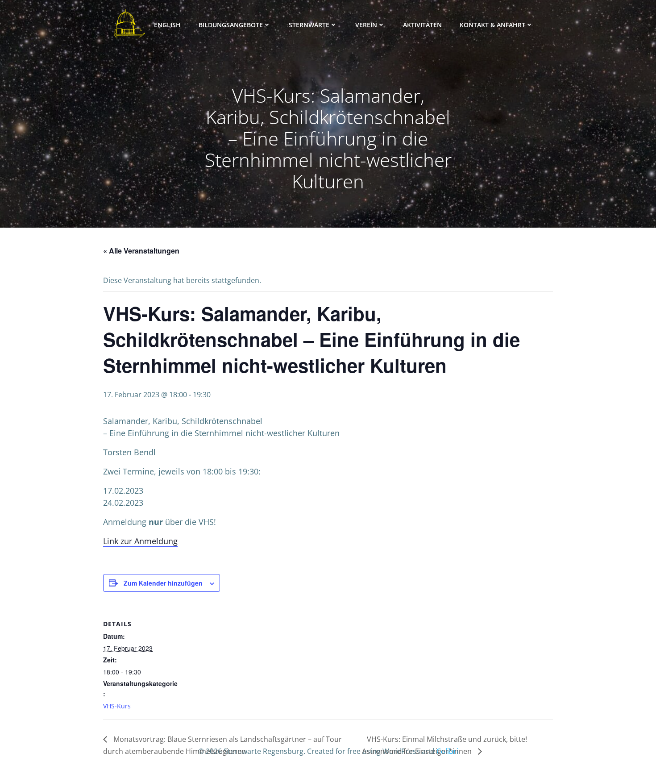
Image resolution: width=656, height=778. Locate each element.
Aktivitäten (422, 25)
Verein (366, 25)
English (167, 25)
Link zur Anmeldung (140, 541)
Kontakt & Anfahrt (492, 25)
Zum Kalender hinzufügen (163, 582)
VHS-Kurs (117, 706)
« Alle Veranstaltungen (141, 250)
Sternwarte (309, 25)
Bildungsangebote (231, 25)
